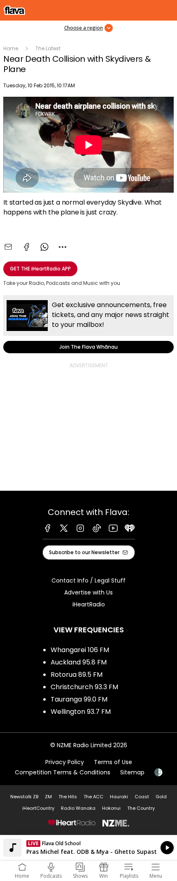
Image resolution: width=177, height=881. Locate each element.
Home (10, 48)
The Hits (67, 796)
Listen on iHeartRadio (88, 847)
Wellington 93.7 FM (81, 711)
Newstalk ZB (24, 796)
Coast (142, 796)
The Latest (48, 48)
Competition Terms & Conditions (62, 772)
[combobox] (63, 247)
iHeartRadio (88, 604)
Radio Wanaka (78, 808)
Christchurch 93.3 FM (84, 687)
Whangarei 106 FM (80, 650)
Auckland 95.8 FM (79, 662)
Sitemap (132, 772)
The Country (141, 808)
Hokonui (111, 808)
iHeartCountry (38, 808)
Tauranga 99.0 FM (79, 699)
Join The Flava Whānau (88, 324)
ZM (48, 796)
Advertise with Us (88, 592)
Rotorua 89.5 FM (76, 674)
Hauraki (119, 796)
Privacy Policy (64, 762)
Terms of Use (113, 762)
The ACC (93, 796)
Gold (161, 796)
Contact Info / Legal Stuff (88, 580)
